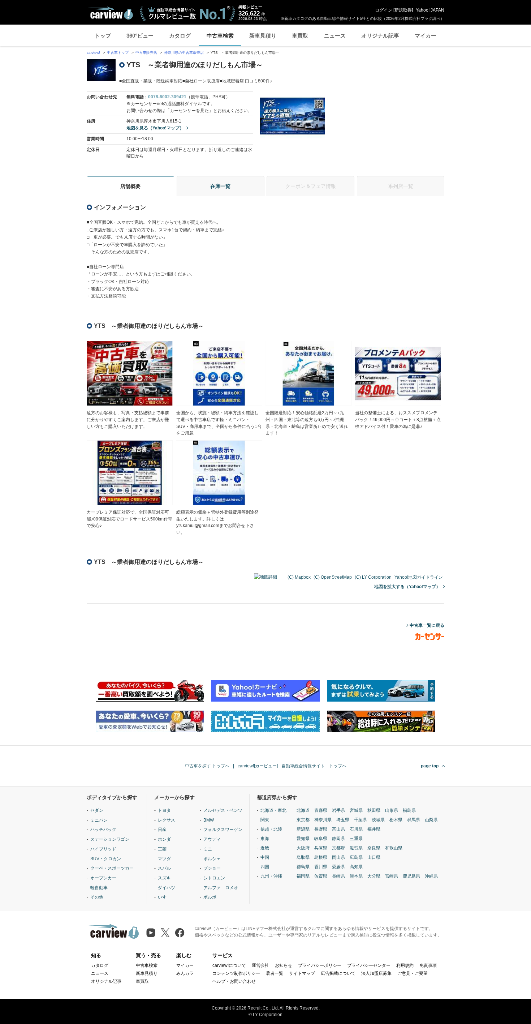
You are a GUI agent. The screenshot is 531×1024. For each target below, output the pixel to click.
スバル (164, 868)
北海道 (303, 810)
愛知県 (303, 838)
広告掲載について (338, 973)
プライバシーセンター (368, 965)
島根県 (320, 857)
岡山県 (338, 857)
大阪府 (303, 848)
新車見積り (262, 36)
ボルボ (209, 897)
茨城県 (378, 819)
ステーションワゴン (109, 839)
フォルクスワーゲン (222, 829)
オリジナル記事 (380, 36)
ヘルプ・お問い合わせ (234, 981)
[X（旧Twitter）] (165, 933)
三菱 (162, 849)
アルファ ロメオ (220, 887)
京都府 (338, 848)
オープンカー (103, 878)
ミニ (207, 849)
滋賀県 (356, 848)
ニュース (335, 36)
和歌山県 (393, 848)
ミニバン (99, 820)
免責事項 (428, 965)
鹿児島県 (411, 876)
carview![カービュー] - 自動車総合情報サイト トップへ (292, 766)
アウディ (212, 839)
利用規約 (405, 965)
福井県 (373, 829)
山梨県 (431, 819)
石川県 (356, 829)
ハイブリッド (103, 849)
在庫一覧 (220, 186)
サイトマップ (302, 973)
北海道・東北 (273, 810)
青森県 (320, 810)
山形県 (391, 810)
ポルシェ (212, 858)
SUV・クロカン (105, 858)
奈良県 (373, 848)
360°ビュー (140, 36)
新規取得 (403, 10)
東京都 (303, 819)
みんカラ (185, 973)
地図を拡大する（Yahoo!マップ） (407, 586)
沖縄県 (431, 876)
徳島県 (303, 866)
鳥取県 (303, 857)
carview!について (229, 965)
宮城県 (356, 810)
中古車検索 (220, 36)
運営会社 (260, 965)
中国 (264, 857)
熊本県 (356, 876)
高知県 (356, 866)
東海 (264, 838)
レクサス (166, 820)
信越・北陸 (271, 829)
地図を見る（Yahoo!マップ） (155, 127)
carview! (93, 53)
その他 (96, 897)
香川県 (320, 866)
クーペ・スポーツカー (112, 868)
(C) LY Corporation (373, 577)
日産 (162, 829)
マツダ (164, 858)
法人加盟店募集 (376, 973)
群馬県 (413, 819)
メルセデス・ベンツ (222, 810)
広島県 (356, 857)
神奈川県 (323, 819)
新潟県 (303, 829)
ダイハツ (166, 887)
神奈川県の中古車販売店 (184, 53)
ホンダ (164, 839)
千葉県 (360, 819)
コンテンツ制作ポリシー (236, 973)
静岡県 (338, 838)
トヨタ (164, 810)
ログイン (383, 10)
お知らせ (283, 965)
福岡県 (303, 876)
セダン (96, 810)
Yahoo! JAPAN (430, 10)
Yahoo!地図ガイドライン (418, 577)
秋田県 (373, 810)
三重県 (356, 838)
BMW (208, 820)
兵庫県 (320, 848)
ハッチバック (103, 829)
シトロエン (214, 878)
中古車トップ (118, 53)
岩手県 (338, 810)
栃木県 (395, 819)
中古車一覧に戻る (427, 625)
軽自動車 (99, 887)
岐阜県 (320, 838)
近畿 (264, 848)
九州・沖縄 (271, 876)
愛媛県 (338, 866)
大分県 (373, 876)
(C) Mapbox (299, 577)
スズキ (164, 878)
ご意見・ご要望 (412, 973)
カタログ (180, 36)
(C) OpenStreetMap (333, 577)
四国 (264, 866)
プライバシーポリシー (319, 965)
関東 (264, 819)
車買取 (300, 36)
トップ (103, 36)
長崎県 (338, 876)
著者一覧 (274, 973)
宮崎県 (391, 876)
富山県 (338, 829)
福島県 (409, 810)
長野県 (320, 829)
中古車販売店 (146, 53)
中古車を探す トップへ (207, 766)
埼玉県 (342, 819)
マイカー (425, 36)
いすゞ (164, 897)
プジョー (212, 868)
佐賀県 (320, 876)
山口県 (373, 857)
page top (430, 766)
